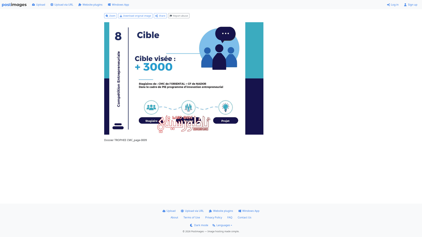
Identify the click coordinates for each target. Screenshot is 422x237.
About (174, 217)
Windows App (120, 4)
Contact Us (244, 217)
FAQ (229, 217)
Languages (223, 225)
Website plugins (93, 4)
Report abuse (180, 15)
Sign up (412, 4)
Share (162, 15)
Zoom (112, 15)
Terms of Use (191, 217)
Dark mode (201, 225)
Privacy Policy (213, 217)
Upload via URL (63, 4)
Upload (40, 4)
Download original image (137, 15)
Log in (395, 4)
